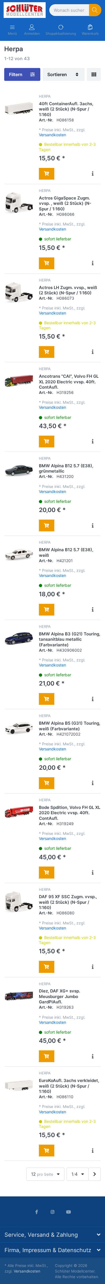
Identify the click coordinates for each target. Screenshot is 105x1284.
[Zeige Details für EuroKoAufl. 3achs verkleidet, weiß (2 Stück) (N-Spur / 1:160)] (18, 1085)
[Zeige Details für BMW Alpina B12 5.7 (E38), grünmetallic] (18, 470)
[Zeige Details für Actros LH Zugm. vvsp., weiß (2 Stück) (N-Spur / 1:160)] (18, 292)
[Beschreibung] (93, 174)
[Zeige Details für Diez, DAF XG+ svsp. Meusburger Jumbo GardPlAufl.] (18, 996)
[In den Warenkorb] (46, 174)
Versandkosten (52, 134)
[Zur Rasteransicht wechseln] (94, 74)
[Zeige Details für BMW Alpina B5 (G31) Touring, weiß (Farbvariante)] (18, 727)
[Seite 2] (94, 1174)
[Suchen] (95, 10)
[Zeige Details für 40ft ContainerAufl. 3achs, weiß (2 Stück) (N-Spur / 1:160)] (18, 108)
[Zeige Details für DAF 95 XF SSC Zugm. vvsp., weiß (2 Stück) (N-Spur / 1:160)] (18, 901)
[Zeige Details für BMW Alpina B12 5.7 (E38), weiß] (18, 554)
